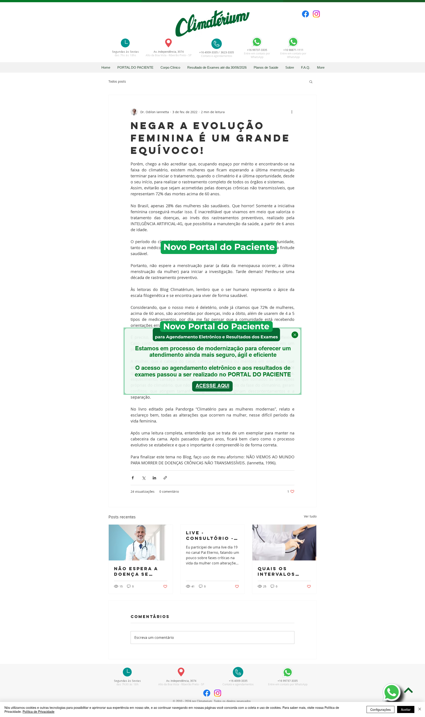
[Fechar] (419, 709)
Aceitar (406, 709)
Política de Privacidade (38, 711)
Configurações (380, 709)
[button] (295, 334)
